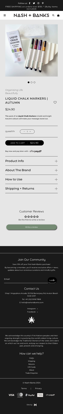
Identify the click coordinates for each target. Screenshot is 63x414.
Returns (31, 364)
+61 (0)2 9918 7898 (33, 299)
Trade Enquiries (31, 373)
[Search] (53, 15)
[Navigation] (4, 15)
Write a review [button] (31, 227)
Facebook (31, 312)
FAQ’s (31, 358)
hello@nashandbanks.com (32, 302)
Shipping (31, 361)
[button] (28, 82)
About (31, 370)
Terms (24, 388)
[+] (30, 132)
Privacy (38, 388)
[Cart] (58, 15)
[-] (24, 132)
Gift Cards (31, 367)
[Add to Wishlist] (55, 102)
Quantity (10, 131)
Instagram (31, 309)
